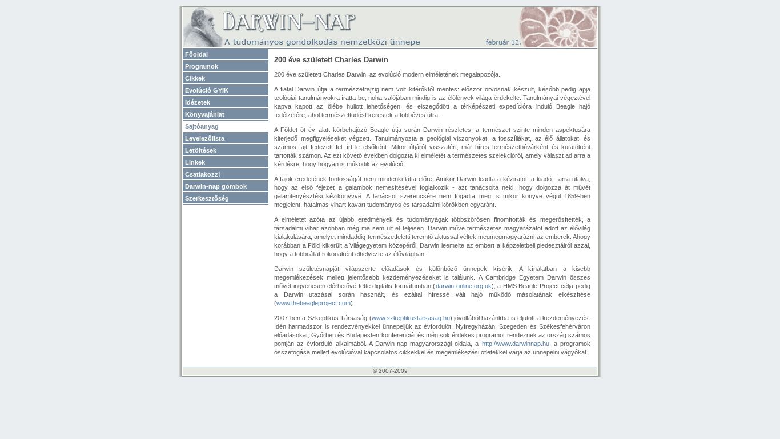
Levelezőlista (204, 138)
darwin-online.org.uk (464, 285)
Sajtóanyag (202, 126)
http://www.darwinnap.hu (515, 343)
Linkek (195, 162)
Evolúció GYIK (206, 90)
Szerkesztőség (207, 198)
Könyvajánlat (204, 114)
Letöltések (200, 150)
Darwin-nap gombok (216, 186)
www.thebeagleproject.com (313, 303)
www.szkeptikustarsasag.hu (411, 317)
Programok (201, 66)
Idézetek (197, 102)
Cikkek (195, 78)
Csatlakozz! (202, 174)
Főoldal (196, 54)
